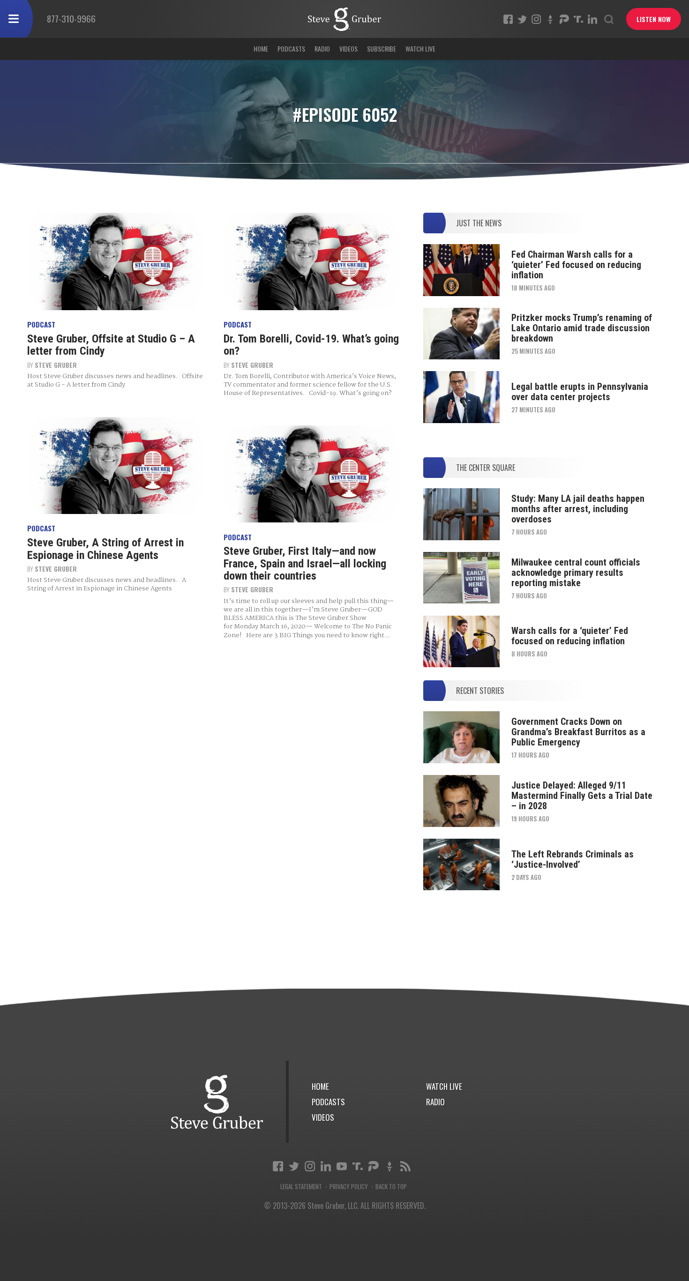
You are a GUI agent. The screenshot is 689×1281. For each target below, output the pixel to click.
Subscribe (381, 48)
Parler (564, 19)
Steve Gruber (56, 365)
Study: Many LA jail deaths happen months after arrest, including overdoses (577, 509)
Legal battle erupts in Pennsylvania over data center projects (579, 391)
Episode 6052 (344, 19)
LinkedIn (592, 19)
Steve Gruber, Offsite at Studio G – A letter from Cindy (111, 344)
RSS (405, 1166)
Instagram (536, 19)
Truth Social (357, 1166)
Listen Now (654, 19)
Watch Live (420, 48)
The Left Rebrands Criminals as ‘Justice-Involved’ (572, 859)
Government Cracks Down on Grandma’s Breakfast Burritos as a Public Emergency (578, 732)
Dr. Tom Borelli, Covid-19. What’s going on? (311, 344)
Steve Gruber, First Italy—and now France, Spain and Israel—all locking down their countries (305, 563)
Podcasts (291, 48)
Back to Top (391, 1187)
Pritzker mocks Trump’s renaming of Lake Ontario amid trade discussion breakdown (581, 328)
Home (261, 48)
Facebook (508, 19)
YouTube (342, 1166)
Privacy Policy (349, 1187)
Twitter (522, 19)
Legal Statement (301, 1187)
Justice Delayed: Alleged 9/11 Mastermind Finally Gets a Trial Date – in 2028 (581, 796)
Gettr (550, 19)
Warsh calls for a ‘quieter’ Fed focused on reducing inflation (569, 636)
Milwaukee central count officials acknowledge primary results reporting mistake (575, 572)
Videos (348, 48)
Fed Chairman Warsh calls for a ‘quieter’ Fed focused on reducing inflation (576, 265)
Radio (322, 48)
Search (608, 19)
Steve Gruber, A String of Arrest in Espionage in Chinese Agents (105, 548)
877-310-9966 (71, 18)
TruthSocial (578, 19)
